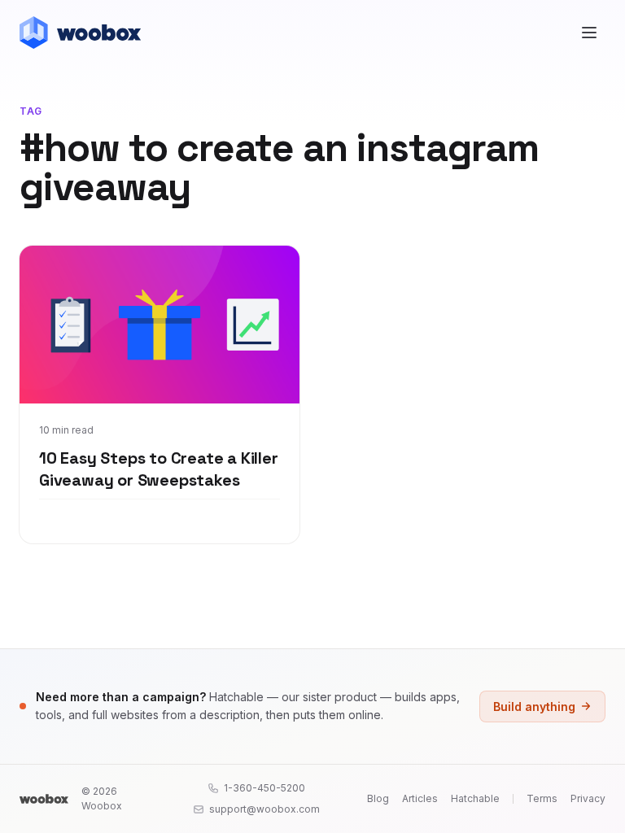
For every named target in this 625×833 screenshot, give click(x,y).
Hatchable (475, 798)
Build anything (534, 706)
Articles (420, 798)
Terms (542, 798)
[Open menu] (589, 32)
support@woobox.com (264, 809)
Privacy (587, 798)
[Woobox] (44, 799)
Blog (378, 798)
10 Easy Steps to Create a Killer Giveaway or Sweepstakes (158, 469)
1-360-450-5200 (264, 788)
